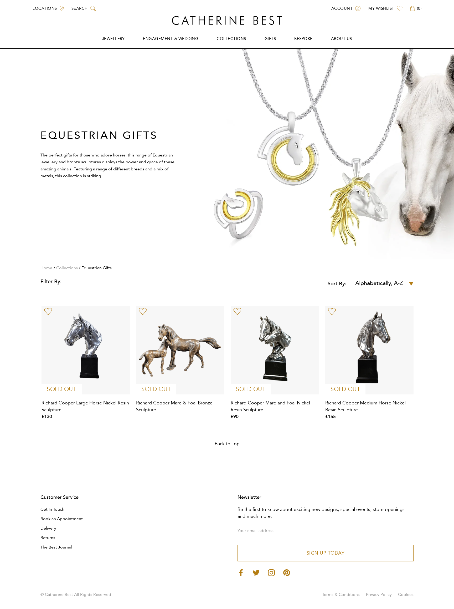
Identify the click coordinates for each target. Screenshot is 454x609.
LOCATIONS (45, 8)
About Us (341, 38)
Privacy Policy (379, 594)
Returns (47, 538)
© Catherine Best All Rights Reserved (75, 594)
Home (46, 268)
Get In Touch (52, 509)
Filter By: (51, 281)
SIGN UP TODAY (326, 553)
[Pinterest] (286, 572)
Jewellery (113, 38)
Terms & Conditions (341, 594)
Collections (231, 38)
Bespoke (303, 38)
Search (79, 8)
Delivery (48, 528)
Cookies (406, 594)
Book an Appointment (61, 519)
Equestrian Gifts (96, 268)
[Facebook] (241, 572)
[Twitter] (256, 572)
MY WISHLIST (381, 8)
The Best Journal (56, 547)
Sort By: (337, 283)
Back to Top (227, 443)
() (419, 8)
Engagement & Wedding (170, 38)
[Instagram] (271, 572)
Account (342, 8)
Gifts (270, 38)
